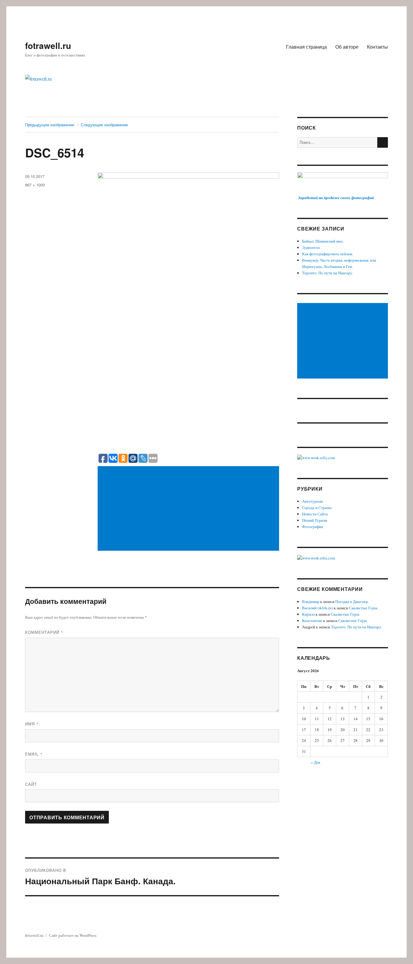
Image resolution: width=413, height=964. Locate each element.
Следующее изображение (104, 124)
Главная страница (306, 46)
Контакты (377, 46)
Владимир (310, 601)
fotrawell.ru (48, 45)
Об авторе (347, 46)
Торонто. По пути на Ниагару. (327, 273)
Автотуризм (312, 501)
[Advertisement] (189, 509)
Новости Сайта (315, 514)
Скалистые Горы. (363, 608)
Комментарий (44, 632)
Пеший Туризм (314, 520)
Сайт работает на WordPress (72, 935)
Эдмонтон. (311, 247)
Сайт (31, 784)
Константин (312, 620)
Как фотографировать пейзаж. (327, 253)
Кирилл (308, 614)
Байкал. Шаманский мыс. (323, 241)
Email (34, 754)
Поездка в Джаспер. (352, 601)
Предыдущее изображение (49, 124)
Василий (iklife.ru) (317, 608)
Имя (32, 724)
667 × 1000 (35, 185)
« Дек (315, 762)
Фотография (312, 526)
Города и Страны (317, 507)
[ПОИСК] (382, 142)
